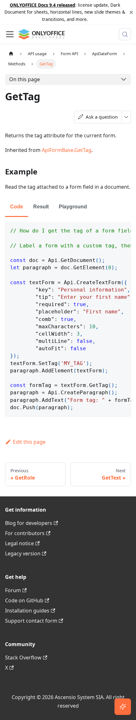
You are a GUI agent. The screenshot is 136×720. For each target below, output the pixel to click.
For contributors (25, 533)
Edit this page (29, 441)
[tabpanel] (68, 319)
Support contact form (31, 620)
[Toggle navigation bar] (10, 34)
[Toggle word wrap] (111, 230)
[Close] (131, 12)
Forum (13, 590)
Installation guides (27, 610)
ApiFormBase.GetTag (66, 150)
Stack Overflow (23, 657)
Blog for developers (28, 523)
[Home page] (11, 54)
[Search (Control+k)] (125, 34)
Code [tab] (16, 206)
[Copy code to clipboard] (123, 230)
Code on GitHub (24, 600)
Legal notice (19, 543)
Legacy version (22, 553)
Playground (73, 206)
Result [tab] (41, 206)
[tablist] (68, 207)
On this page (24, 79)
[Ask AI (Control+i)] (122, 706)
